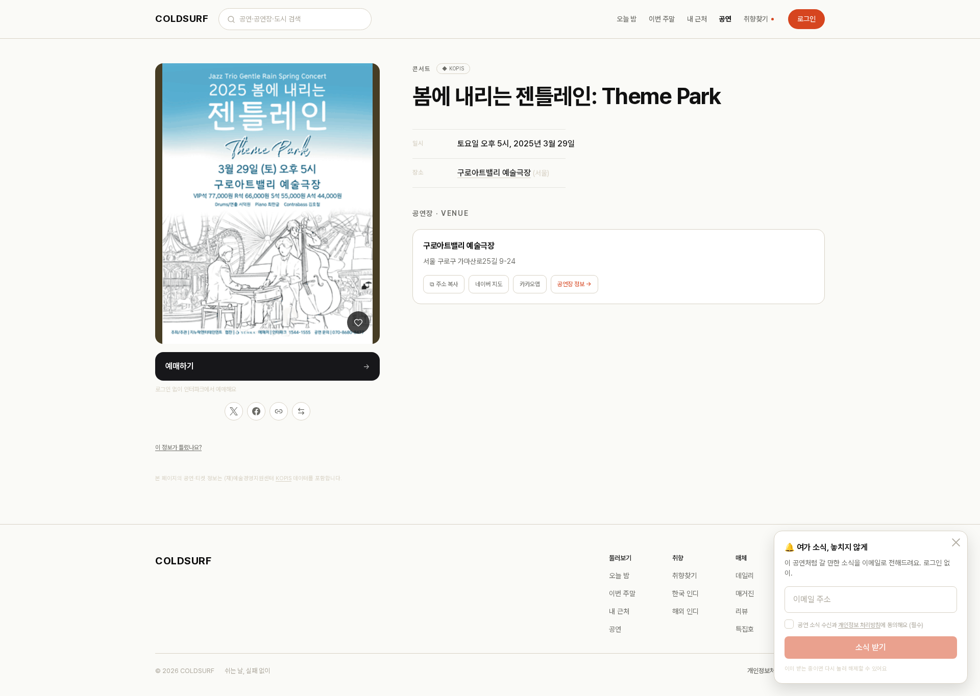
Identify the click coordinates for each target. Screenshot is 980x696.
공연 (725, 19)
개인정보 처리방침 (859, 625)
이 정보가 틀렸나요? (178, 447)
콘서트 (421, 68)
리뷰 (742, 611)
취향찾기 (756, 19)
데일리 (745, 575)
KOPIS (283, 478)
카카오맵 (530, 284)
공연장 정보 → (574, 284)
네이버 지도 (488, 284)
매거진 (745, 593)
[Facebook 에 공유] (256, 411)
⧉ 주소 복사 (444, 284)
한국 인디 (685, 593)
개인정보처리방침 (769, 671)
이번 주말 (662, 19)
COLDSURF (181, 18)
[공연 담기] (358, 322)
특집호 (745, 629)
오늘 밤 (626, 19)
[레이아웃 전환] (301, 411)
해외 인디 (685, 611)
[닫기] (956, 542)
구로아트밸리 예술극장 (494, 173)
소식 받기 (870, 647)
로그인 (806, 19)
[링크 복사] (279, 411)
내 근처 (697, 19)
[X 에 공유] (234, 411)
